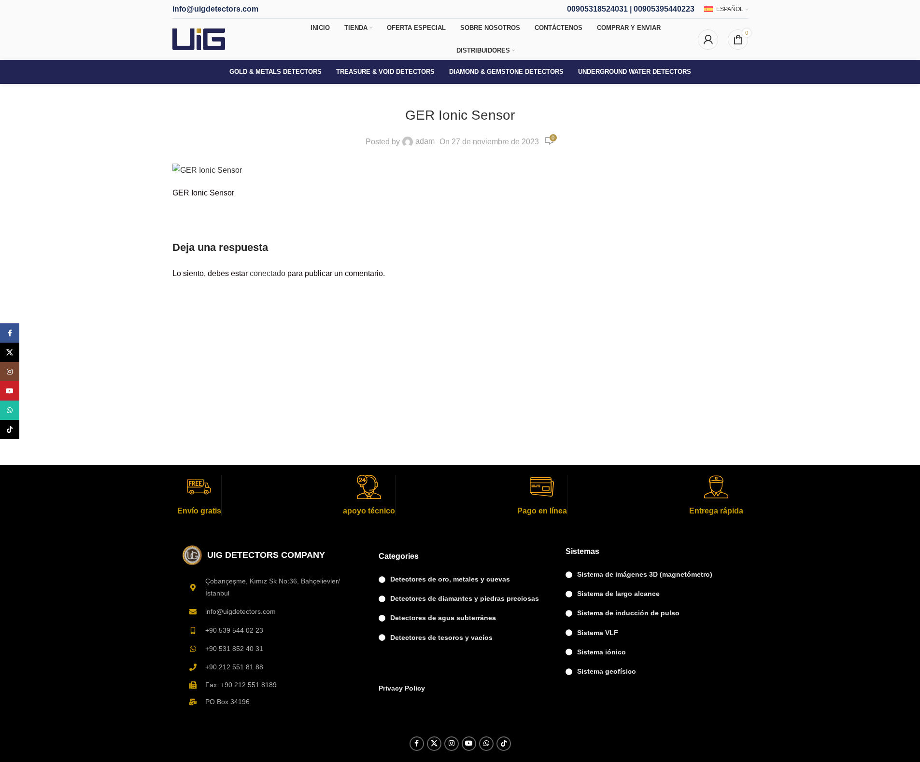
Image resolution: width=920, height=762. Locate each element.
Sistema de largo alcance (618, 593)
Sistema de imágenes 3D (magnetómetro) (644, 574)
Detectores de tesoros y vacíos (441, 637)
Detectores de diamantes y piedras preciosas (464, 598)
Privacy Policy (402, 688)
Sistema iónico (601, 652)
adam (425, 141)
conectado (267, 273)
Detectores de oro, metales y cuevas (450, 579)
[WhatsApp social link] (486, 743)
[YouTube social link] (469, 743)
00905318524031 (597, 9)
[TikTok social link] (503, 743)
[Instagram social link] (451, 743)
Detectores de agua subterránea (443, 618)
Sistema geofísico (606, 671)
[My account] (708, 39)
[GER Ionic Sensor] (207, 170)
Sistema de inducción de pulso (628, 613)
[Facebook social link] (417, 743)
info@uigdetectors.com (215, 9)
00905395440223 (664, 9)
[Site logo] (199, 39)
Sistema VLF (597, 633)
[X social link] (434, 743)
